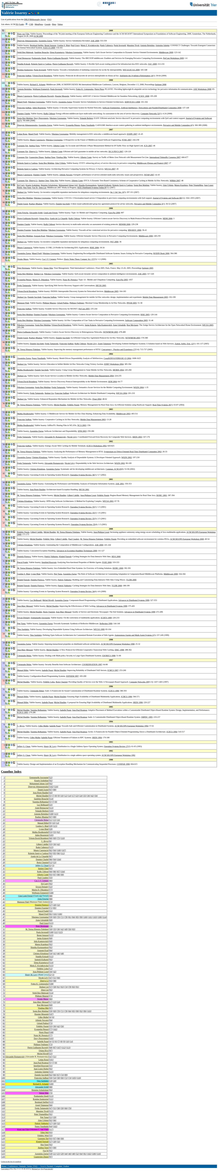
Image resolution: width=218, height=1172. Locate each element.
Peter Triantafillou (196, 185)
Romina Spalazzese (25, 70)
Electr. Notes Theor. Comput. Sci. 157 (79, 259)
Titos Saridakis (23, 629)
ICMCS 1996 (126, 697)
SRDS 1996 (138, 702)
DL (17, 24)
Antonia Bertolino (147, 45)
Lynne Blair (35, 574)
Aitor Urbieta (60, 163)
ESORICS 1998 (108, 656)
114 (51, 799)
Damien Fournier (24, 230)
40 (4, 896)
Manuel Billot (22, 670)
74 (66, 987)
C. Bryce (20, 726)
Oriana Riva (44, 218)
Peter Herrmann (23, 268)
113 (51, 808)
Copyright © (5, 1169)
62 (58, 832)
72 (4, 993)
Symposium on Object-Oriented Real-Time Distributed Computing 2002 (132, 452)
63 (4, 966)
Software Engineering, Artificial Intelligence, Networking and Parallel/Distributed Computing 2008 (141, 108)
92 (51, 780)
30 (4, 865)
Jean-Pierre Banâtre (37, 489)
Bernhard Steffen (37, 45)
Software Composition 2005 (136, 320)
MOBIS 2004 (118, 370)
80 (51, 881)
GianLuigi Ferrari (51, 213)
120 (3, 1138)
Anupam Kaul (39, 236)
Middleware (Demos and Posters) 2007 (152, 163)
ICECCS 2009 (49, 48)
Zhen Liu (42, 187)
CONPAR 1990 (123, 764)
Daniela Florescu (24, 556)
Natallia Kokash (23, 64)
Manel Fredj (22, 102)
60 (51, 838)
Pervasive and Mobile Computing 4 (177, 125)
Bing (54, 24)
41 (4, 899)
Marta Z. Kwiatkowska (90, 45)
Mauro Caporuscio (24, 96)
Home (4, 1166)
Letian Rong (22, 134)
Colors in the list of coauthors (11, 1162)
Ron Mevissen (132, 325)
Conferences (13, 1166)
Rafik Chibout (49, 114)
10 (62, 796)
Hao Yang (27, 187)
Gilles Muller (43, 726)
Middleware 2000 (171, 574)
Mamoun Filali (23, 303)
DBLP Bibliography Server (35, 19)
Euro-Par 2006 (114, 213)
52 (4, 932)
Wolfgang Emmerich (41, 89)
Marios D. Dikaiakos (40, 280)
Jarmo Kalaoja (90, 325)
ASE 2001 (119, 484)
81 (51, 914)
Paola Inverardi (120, 45)
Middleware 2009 (166, 52)
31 (4, 868)
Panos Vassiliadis (87, 125)
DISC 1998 (119, 650)
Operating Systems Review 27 (116, 746)
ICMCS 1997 (112, 670)
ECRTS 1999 (106, 618)
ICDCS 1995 (22, 712)
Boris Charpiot (49, 612)
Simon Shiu (48, 268)
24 (81, 796)
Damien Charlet (23, 114)
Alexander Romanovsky (54, 463)
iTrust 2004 (96, 399)
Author (66, 1166)
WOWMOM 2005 (110, 332)
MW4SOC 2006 (134, 230)
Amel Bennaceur (24, 58)
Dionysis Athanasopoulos (27, 41)
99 (62, 875)
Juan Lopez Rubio (41, 1069)
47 (4, 917)
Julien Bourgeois (39, 108)
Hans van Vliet (23, 34)
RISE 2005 (145, 315)
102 (51, 787)
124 (3, 1151)
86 (51, 859)
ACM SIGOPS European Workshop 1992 (118, 755)
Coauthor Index (11, 771)
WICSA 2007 (109, 169)
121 (3, 1142)
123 (3, 1148)
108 (51, 814)
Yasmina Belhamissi (38, 710)
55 (55, 832)
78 (66, 917)
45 (4, 911)
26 (4, 853)
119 (3, 1135)
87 (51, 856)
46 (4, 914)
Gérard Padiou (63, 303)
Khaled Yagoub (65, 556)
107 (63, 850)
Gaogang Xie (22, 146)
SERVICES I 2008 (132, 102)
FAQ (49, 19)
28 (4, 859)
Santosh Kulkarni (104, 185)
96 (58, 853)
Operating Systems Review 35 (82, 507)
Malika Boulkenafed (25, 370)
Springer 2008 (160, 84)
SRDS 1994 (97, 737)
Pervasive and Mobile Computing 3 (148, 204)
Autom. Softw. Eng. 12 (184, 344)
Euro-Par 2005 (122, 280)
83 (74, 987)
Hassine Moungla (62, 96)
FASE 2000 (107, 562)
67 (51, 790)
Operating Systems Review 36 (82, 475)
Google (47, 24)
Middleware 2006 (146, 236)
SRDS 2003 (137, 437)
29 (51, 826)
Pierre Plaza (99, 89)
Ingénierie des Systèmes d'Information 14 (136, 76)
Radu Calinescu (106, 45)
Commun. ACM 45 (113, 469)
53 (51, 832)
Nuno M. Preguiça (70, 280)
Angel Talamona (104, 344)
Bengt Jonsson (50, 45)
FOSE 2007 (126, 140)
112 (62, 853)
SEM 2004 (112, 382)
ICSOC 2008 (144, 96)
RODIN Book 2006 (161, 253)
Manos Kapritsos (181, 185)
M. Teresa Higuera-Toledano (28, 349)
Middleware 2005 (111, 291)
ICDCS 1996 (113, 691)
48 (4, 920)
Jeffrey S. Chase (23, 746)
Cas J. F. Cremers (49, 259)
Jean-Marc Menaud (25, 606)
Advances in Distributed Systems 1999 (133, 600)
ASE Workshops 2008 (202, 89)
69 (55, 838)
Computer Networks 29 (138, 682)
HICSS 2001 (84, 489)
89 (55, 790)
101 (55, 914)
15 (4, 820)
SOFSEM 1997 (72, 676)
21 (4, 838)
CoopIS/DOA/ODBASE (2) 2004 (117, 358)
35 (85, 796)
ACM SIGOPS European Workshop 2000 (187, 539)
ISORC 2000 (118, 568)
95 (55, 853)
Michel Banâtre (60, 405)
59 (51, 917)
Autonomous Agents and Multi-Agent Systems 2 (134, 635)
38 (4, 890)
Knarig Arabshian (33, 185)
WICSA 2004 (121, 393)
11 (4, 808)
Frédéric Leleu (49, 682)
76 (4, 1005)
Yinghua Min (61, 157)
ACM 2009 (38, 36)
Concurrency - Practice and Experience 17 (118, 349)
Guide (21, 24)
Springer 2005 (147, 268)
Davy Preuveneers (41, 118)
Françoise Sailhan (24, 76)
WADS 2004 (138, 387)
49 (4, 923)
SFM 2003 (82, 431)
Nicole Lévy (92, 344)
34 (4, 878)
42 (92, 796)
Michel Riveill (48, 600)
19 (4, 832)
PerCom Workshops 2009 (173, 58)
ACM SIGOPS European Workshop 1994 (131, 726)
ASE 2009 (95, 41)
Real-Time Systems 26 (161, 405)
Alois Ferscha (22, 213)
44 (4, 908)
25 (51, 805)
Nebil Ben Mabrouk (25, 52)
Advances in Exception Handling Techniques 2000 (76, 551)
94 (55, 850)
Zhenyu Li (33, 151)
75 (58, 838)
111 (56, 932)
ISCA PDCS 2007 (115, 151)
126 (3, 1157)
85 (55, 908)
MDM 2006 (167, 218)
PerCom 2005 (84, 309)
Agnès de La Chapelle (58, 218)
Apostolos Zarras (45, 41)
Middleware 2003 (123, 414)
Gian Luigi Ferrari (25, 896)
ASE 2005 (142, 274)
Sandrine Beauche (41, 52)
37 (4, 887)
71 (51, 908)
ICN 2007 (148, 146)
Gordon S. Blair (63, 45)
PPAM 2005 (132, 303)
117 (3, 1129)
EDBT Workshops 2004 (114, 364)
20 (4, 835)
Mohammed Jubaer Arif (68, 185)
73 (51, 902)
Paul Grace (75, 45)
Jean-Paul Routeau (79, 710)
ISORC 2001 (161, 495)
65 (74, 929)
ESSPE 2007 (132, 134)
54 (4, 938)
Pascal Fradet (22, 562)
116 (56, 787)
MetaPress (39, 24)
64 (4, 969)
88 (51, 896)
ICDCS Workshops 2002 (97, 446)
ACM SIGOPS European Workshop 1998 (117, 644)
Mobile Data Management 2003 (93, 419)
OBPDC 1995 (147, 717)
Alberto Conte (58, 146)
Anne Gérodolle (119, 325)
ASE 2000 (99, 545)
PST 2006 (114, 242)
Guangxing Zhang (36, 157)
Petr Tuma (58, 574)
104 (58, 859)
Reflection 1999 (106, 623)
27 (4, 856)
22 (51, 777)
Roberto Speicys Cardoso (41, 64)
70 (58, 917)
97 (55, 875)
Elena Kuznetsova (57, 52)
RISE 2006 (94, 248)
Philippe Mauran (49, 303)
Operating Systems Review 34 (82, 591)
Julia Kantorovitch (104, 325)
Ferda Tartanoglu (24, 285)
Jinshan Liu (21, 192)
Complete (58, 1166)
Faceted (50, 1166)
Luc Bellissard (35, 600)
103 (51, 811)
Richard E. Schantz (37, 84)
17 (73, 796)
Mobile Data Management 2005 (155, 297)
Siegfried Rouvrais (49, 562)
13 (4, 814)
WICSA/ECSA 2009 (131, 70)
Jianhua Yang (34, 146)
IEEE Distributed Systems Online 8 (91, 187)
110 (62, 838)
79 (51, 926)
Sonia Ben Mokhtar (25, 118)
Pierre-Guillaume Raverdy (57, 58)
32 (4, 871)
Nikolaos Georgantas (73, 52)
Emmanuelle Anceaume (40, 618)
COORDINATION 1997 (92, 664)
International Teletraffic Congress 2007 (165, 157)
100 (58, 850)
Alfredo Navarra (65, 175)
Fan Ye (35, 187)
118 (3, 1132)
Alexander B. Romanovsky (55, 437)
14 (70, 796)
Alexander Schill (36, 213)
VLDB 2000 (131, 580)
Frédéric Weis (48, 539)
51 (4, 929)
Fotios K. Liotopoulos (84, 89)
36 (88, 796)
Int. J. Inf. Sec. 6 (116, 192)
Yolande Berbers (86, 118)
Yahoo (60, 24)
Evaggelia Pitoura (73, 125)
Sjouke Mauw (22, 259)
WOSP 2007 (149, 175)
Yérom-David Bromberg (42, 76)
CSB (31, 24)
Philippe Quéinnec (77, 303)
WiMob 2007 (175, 181)
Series (29, 1166)
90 (81, 917)
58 (4, 950)
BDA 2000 (116, 556)
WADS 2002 (126, 457)
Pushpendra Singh (39, 58)
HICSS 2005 (101, 285)
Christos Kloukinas (39, 457)
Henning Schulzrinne (49, 185)
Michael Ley (36, 1169)
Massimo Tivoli (133, 45)
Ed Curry (21, 185)
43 (51, 793)
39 (4, 893)
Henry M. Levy (50, 746)
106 (59, 914)
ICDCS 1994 (172, 732)
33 (4, 875)
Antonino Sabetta (162, 45)
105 (51, 835)
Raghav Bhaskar (35, 204)
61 (4, 959)
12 (66, 796)
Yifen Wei (54, 181)
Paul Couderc (73, 539)
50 (4, 926)
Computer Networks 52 (150, 114)
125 (3, 1154)
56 (96, 796)
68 (4, 981)
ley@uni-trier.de (46, 1169)
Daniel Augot (22, 204)
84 (74, 917)
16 (58, 820)
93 (51, 868)
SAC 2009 (152, 64)
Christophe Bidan (24, 656)
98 (58, 875)
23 (77, 796)
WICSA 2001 (108, 501)
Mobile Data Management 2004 (101, 376)
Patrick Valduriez (51, 556)
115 (56, 814)
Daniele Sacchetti (63, 204)
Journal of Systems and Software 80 (167, 198)
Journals (22, 1166)
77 (51, 890)
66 (51, 871)
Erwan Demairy (23, 618)
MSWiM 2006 (124, 224)
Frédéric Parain (73, 405)
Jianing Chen (43, 181)
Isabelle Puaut (47, 670)
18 (4, 829)
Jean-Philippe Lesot (88, 495)
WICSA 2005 (207, 325)
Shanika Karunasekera (88, 185)
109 (51, 1084)
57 (4, 947)
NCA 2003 (81, 425)
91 (77, 987)
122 (3, 1145)
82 (51, 850)
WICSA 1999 (98, 629)
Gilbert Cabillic (73, 495)
